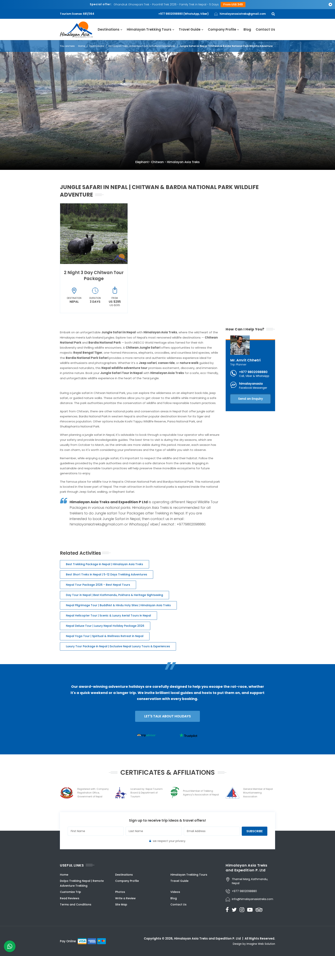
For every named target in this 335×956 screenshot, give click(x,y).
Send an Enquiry (250, 399)
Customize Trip (70, 892)
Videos (175, 892)
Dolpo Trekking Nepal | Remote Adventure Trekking (82, 883)
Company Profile (222, 29)
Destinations (108, 29)
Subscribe (254, 831)
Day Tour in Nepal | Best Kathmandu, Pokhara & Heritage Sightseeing (114, 595)
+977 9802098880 (253, 372)
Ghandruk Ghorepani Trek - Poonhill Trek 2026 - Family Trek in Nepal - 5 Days (166, 4)
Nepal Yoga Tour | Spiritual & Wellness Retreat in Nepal (104, 636)
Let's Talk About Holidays (167, 716)
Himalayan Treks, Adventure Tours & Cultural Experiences (141, 46)
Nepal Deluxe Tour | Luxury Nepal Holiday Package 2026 (105, 626)
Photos (120, 892)
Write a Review (125, 898)
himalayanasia (251, 383)
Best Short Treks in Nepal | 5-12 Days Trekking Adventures (106, 574)
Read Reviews (69, 898)
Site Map (121, 904)
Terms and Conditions (75, 904)
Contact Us (265, 29)
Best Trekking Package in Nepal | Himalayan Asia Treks (104, 564)
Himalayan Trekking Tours (149, 29)
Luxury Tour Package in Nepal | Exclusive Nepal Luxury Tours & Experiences (118, 646)
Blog (247, 29)
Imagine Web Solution (261, 944)
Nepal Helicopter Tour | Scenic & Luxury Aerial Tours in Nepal (108, 615)
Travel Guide (189, 29)
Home (81, 46)
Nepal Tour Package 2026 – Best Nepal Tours (98, 585)
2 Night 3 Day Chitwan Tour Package (94, 276)
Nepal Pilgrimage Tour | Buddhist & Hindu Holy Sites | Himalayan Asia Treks (118, 605)
